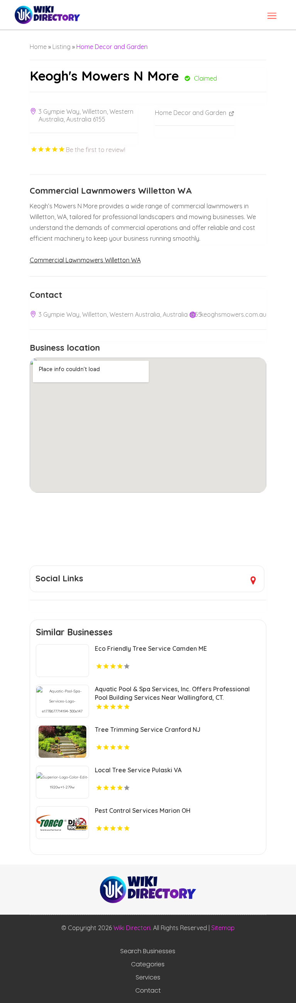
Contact (148, 990)
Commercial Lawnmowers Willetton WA (85, 260)
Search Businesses (147, 951)
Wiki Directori (131, 928)
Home (38, 47)
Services (148, 977)
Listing (61, 47)
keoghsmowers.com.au (233, 314)
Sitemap (223, 928)
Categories (148, 964)
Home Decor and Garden (112, 47)
